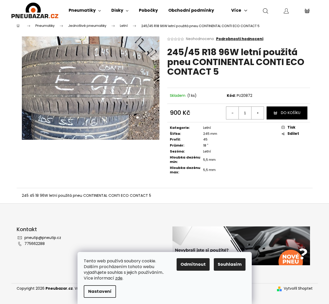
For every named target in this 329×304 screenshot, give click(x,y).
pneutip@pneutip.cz (42, 237)
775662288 (34, 243)
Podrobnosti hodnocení (239, 38)
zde (118, 278)
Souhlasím (230, 264)
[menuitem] (84, 10)
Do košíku (290, 112)
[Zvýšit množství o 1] (257, 113)
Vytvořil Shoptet (298, 288)
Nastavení (100, 291)
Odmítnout (193, 264)
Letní (207, 127)
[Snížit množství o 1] (232, 113)
